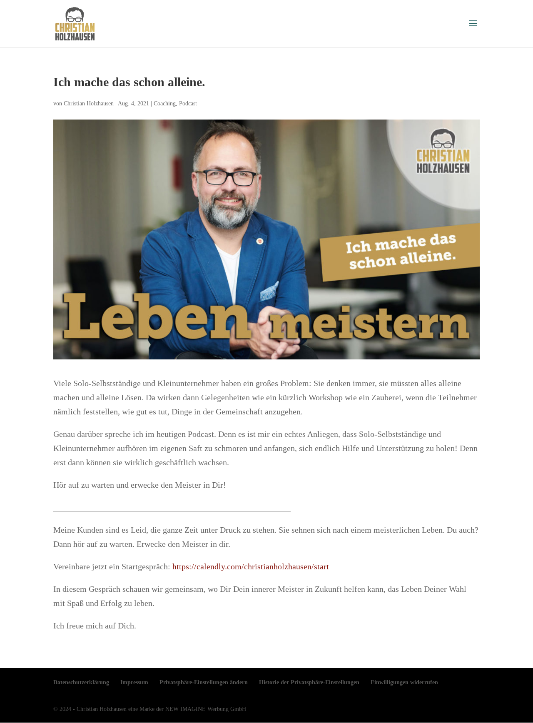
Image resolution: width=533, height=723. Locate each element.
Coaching (165, 103)
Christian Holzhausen (89, 103)
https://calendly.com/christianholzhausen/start (250, 566)
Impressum (134, 682)
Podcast (188, 103)
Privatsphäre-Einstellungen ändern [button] (203, 682)
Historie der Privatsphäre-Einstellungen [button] (309, 682)
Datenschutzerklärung (81, 682)
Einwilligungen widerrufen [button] (404, 682)
